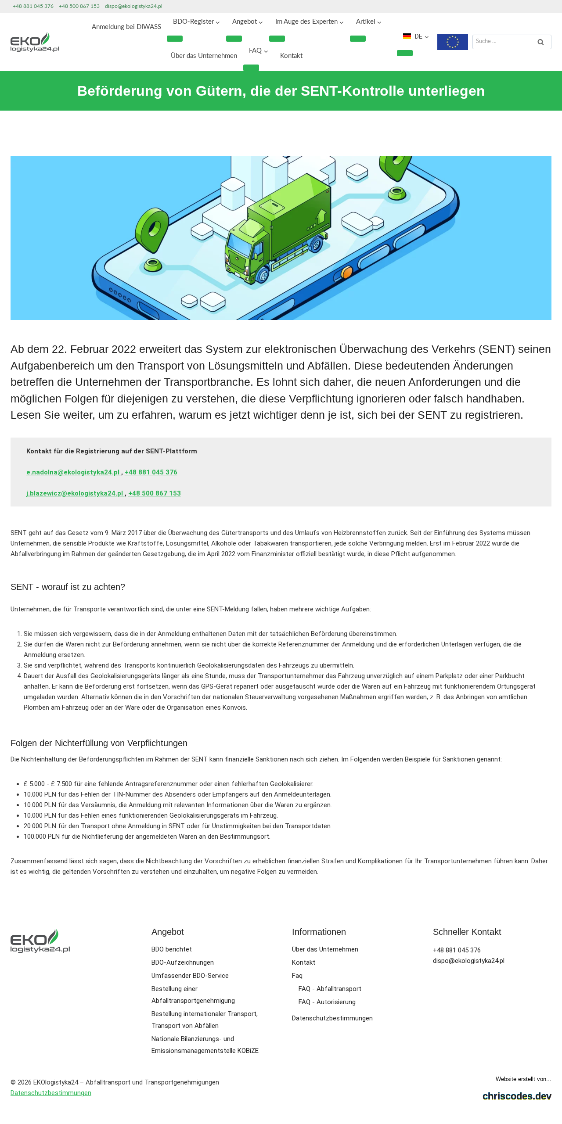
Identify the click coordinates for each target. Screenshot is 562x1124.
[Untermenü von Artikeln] (358, 39)
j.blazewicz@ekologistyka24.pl (75, 493)
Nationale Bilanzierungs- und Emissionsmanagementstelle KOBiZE (205, 1045)
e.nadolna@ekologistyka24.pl (73, 472)
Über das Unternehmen (204, 56)
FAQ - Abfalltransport (330, 989)
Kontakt (291, 56)
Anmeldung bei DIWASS (126, 27)
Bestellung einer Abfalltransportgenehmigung (193, 995)
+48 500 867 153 (79, 6)
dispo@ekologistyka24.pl (133, 6)
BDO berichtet (171, 949)
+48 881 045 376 (33, 6)
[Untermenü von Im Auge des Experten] (277, 39)
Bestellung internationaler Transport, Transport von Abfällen (204, 1020)
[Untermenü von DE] (405, 53)
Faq (297, 976)
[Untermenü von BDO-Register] (175, 39)
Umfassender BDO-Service (190, 976)
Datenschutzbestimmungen (332, 1018)
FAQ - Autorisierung (327, 1002)
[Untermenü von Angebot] (234, 39)
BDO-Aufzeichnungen (182, 962)
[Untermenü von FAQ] (251, 68)
